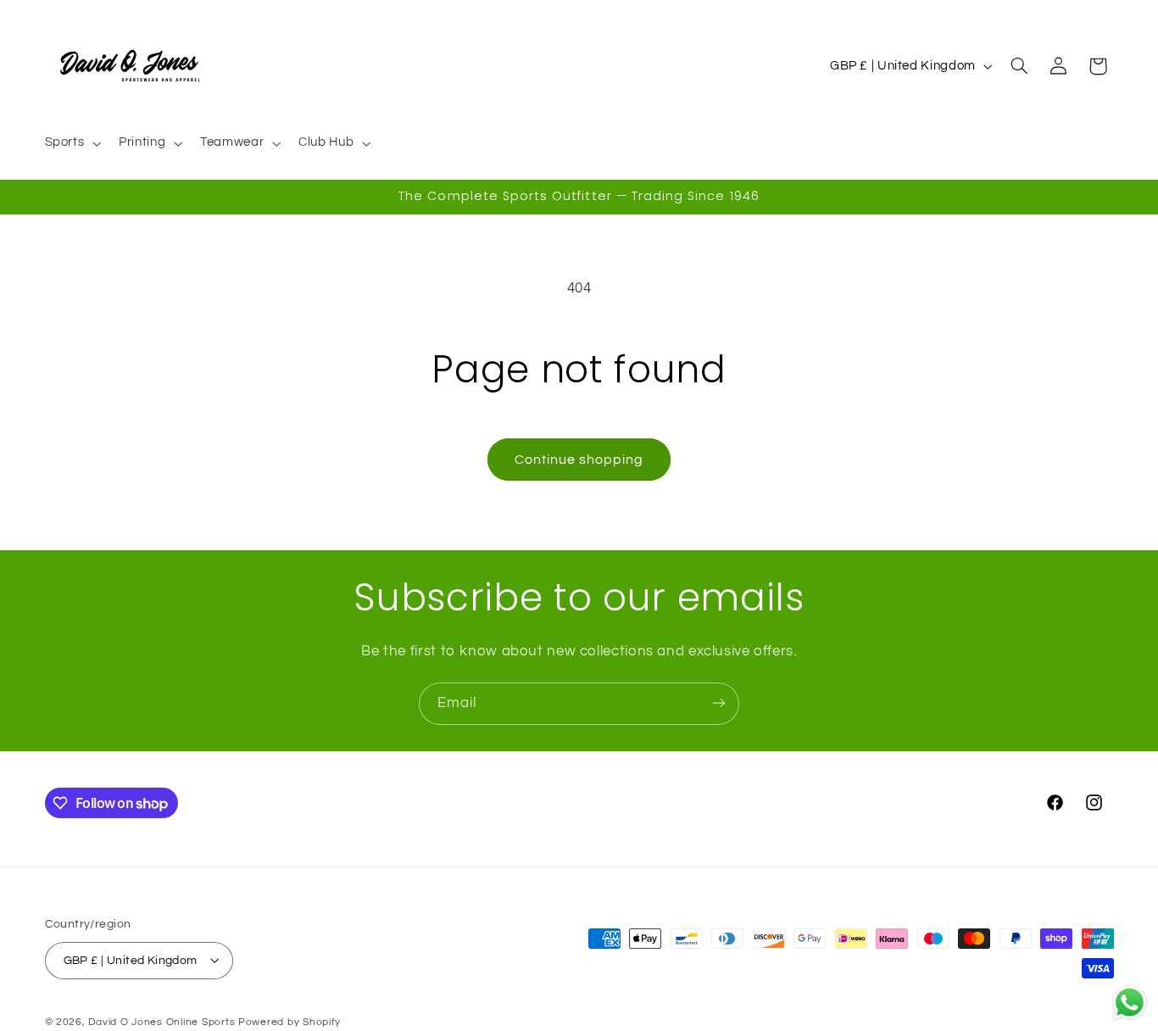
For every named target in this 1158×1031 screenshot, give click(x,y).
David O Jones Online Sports (161, 1021)
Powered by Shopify (289, 1021)
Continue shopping (579, 459)
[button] (71, 143)
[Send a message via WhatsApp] (1130, 1003)
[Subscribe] (718, 703)
